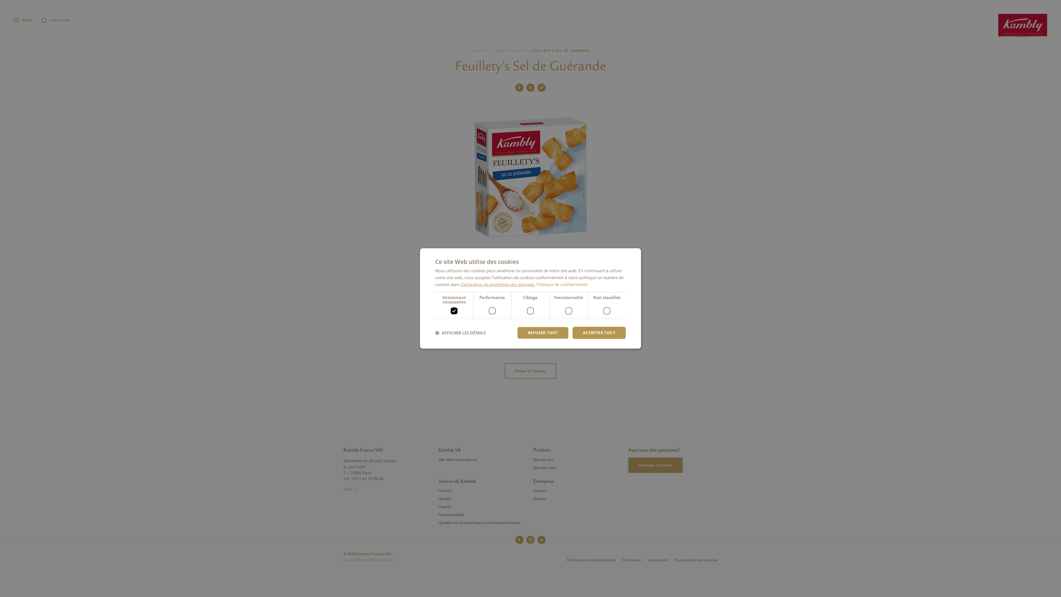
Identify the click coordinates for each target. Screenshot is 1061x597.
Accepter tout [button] (599, 332)
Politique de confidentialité (562, 284)
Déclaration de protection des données (497, 284)
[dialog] (530, 298)
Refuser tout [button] (543, 332)
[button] (460, 332)
